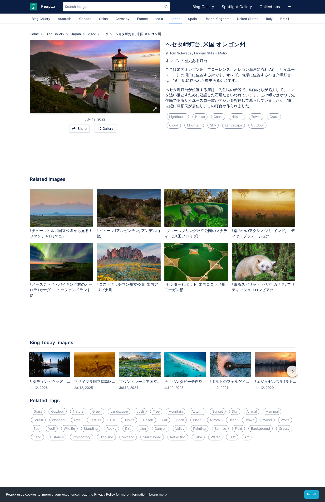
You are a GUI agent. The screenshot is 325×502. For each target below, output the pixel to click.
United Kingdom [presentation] (216, 19)
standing (91, 428)
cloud (173, 125)
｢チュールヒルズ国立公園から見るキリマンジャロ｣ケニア (61, 233)
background (260, 428)
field (238, 428)
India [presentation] (159, 19)
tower (256, 117)
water (215, 437)
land (37, 437)
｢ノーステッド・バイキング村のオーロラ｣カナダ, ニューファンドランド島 (61, 290)
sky (213, 125)
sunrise (220, 428)
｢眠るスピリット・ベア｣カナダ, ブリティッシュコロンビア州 (263, 287)
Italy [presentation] (269, 19)
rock (180, 420)
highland (106, 437)
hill (112, 420)
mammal (272, 411)
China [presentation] (103, 19)
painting (199, 428)
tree (156, 411)
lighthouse (177, 117)
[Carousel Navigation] (162, 374)
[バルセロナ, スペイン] (34, 76)
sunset (217, 411)
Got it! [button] (311, 494)
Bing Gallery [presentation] (41, 19)
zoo (36, 428)
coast (218, 117)
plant (197, 420)
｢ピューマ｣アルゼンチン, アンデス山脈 (128, 233)
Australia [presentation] (65, 19)
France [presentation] (142, 19)
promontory (82, 437)
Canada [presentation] (85, 19)
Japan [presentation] (175, 19)
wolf (51, 428)
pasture (95, 420)
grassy (284, 428)
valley (179, 428)
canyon (161, 428)
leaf (232, 437)
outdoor (257, 125)
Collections (270, 6)
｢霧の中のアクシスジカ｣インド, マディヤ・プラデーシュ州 (263, 233)
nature (78, 411)
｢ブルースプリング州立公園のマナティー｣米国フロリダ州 (195, 233)
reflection (178, 437)
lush (140, 411)
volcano (128, 437)
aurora (215, 420)
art (246, 437)
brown (249, 420)
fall (164, 420)
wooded (58, 420)
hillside (236, 117)
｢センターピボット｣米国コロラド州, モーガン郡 (195, 287)
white (285, 420)
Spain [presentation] (192, 19)
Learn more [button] (158, 494)
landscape (233, 125)
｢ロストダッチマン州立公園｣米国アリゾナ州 (127, 287)
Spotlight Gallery (237, 6)
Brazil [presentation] (284, 19)
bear (232, 420)
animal (251, 411)
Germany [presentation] (122, 19)
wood (267, 420)
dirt (128, 428)
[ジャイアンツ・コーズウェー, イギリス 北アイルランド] (155, 76)
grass (274, 117)
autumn (197, 411)
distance (57, 437)
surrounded (152, 437)
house (200, 117)
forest (38, 420)
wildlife (69, 428)
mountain (194, 125)
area (77, 420)
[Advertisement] (162, 157)
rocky (111, 428)
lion (142, 428)
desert (148, 420)
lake (198, 437)
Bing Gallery (203, 6)
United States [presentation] (247, 19)
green (97, 411)
